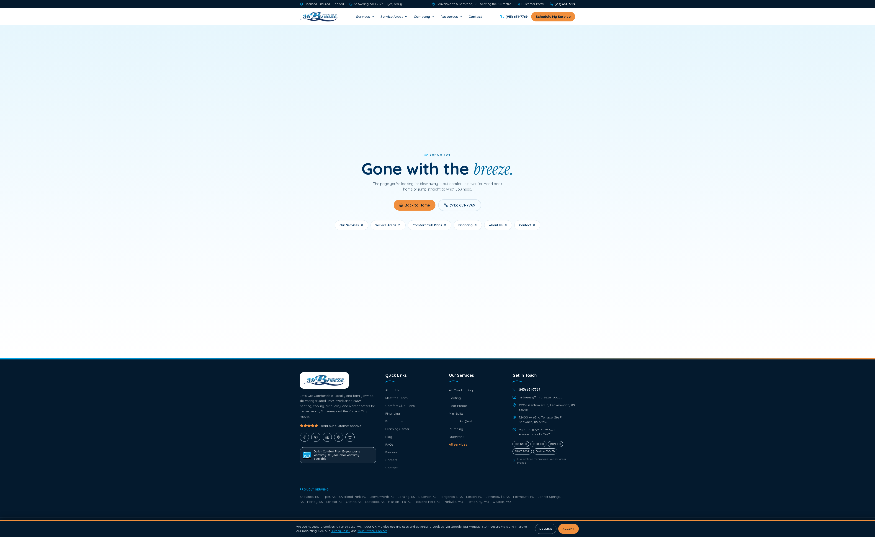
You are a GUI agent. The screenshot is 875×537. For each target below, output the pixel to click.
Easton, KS (474, 497)
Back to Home (417, 205)
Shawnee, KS (309, 497)
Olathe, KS (354, 502)
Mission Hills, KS (399, 502)
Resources (449, 16)
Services (363, 16)
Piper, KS (329, 497)
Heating (455, 398)
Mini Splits (456, 413)
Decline (545, 528)
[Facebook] (304, 437)
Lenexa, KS (334, 502)
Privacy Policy (340, 531)
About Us (496, 225)
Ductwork (456, 437)
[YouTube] (315, 437)
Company (422, 16)
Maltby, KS (315, 502)
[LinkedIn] (327, 437)
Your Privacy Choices (372, 531)
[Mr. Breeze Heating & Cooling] (319, 17)
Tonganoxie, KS (451, 497)
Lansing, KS (406, 497)
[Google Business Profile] (338, 437)
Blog (388, 437)
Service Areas (392, 16)
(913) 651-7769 (462, 205)
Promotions (394, 421)
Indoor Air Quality (462, 421)
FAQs (389, 444)
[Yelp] (350, 437)
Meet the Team (396, 398)
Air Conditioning (461, 390)
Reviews (391, 452)
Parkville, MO (453, 502)
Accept (568, 528)
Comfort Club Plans (427, 225)
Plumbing (456, 429)
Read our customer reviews (340, 426)
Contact (475, 16)
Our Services (349, 225)
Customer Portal (532, 4)
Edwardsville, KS (498, 497)
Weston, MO (501, 502)
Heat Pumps (458, 406)
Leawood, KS (375, 502)
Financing (465, 225)
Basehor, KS (427, 497)
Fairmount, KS (523, 497)
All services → (460, 444)
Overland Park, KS (352, 497)
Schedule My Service (553, 16)
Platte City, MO (477, 502)
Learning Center (397, 429)
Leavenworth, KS (382, 497)
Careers (391, 460)
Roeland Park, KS (427, 502)
